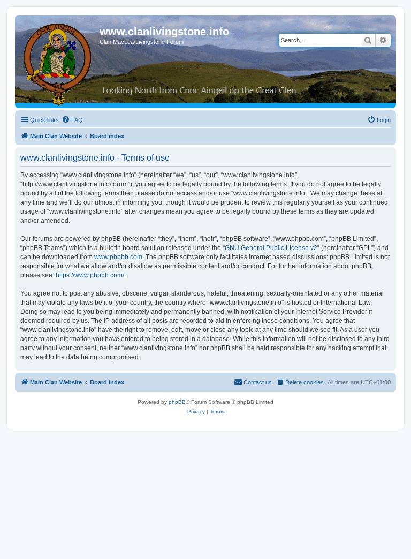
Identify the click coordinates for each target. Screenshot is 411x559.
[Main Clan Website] (59, 63)
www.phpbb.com (118, 257)
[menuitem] (72, 120)
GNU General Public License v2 (271, 248)
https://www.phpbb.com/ (90, 275)
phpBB (177, 402)
